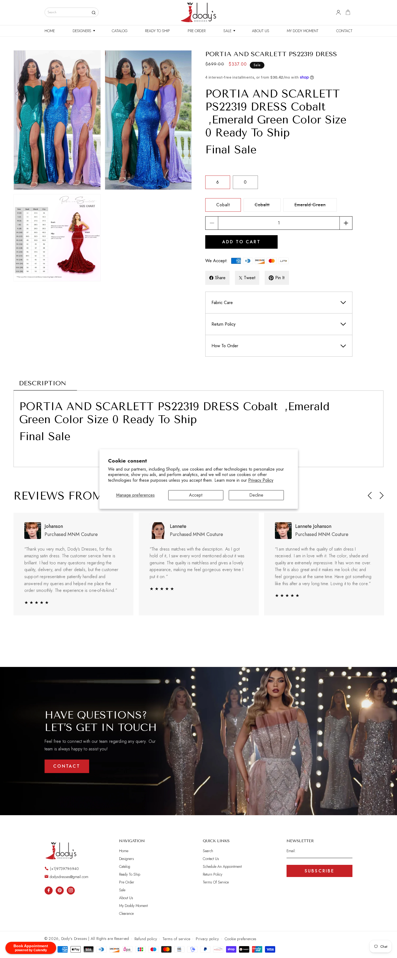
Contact (66, 766)
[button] (83, 30)
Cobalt (223, 205)
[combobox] (72, 12)
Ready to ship (129, 874)
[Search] (93, 12)
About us (126, 897)
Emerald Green (315, 206)
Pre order (126, 882)
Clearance (126, 913)
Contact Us (211, 858)
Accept (195, 495)
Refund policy (145, 939)
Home (123, 851)
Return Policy (212, 874)
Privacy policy (207, 939)
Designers (126, 858)
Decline (256, 495)
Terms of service (176, 939)
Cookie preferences (241, 939)
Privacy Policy (260, 480)
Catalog (124, 866)
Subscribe (320, 871)
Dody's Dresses (74, 938)
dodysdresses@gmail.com (69, 876)
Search (208, 851)
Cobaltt (268, 206)
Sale (122, 890)
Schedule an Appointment (222, 866)
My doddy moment (133, 905)
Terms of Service (216, 882)
